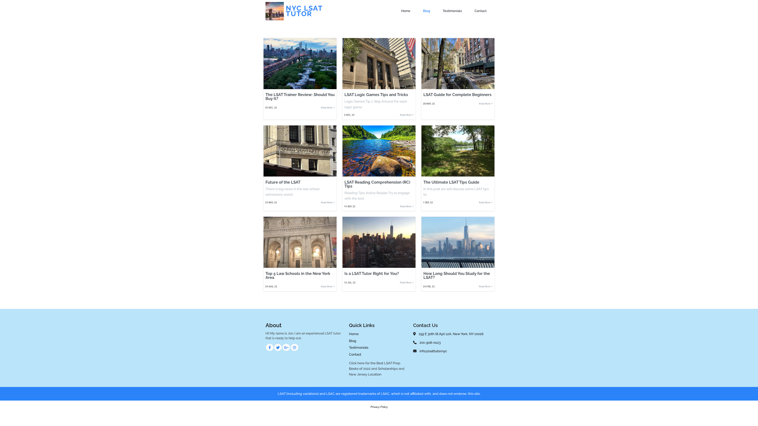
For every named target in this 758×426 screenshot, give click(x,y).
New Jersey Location (365, 374)
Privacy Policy (379, 406)
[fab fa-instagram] (294, 347)
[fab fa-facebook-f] (269, 347)
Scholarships (388, 369)
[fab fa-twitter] (278, 347)
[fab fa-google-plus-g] (286, 347)
